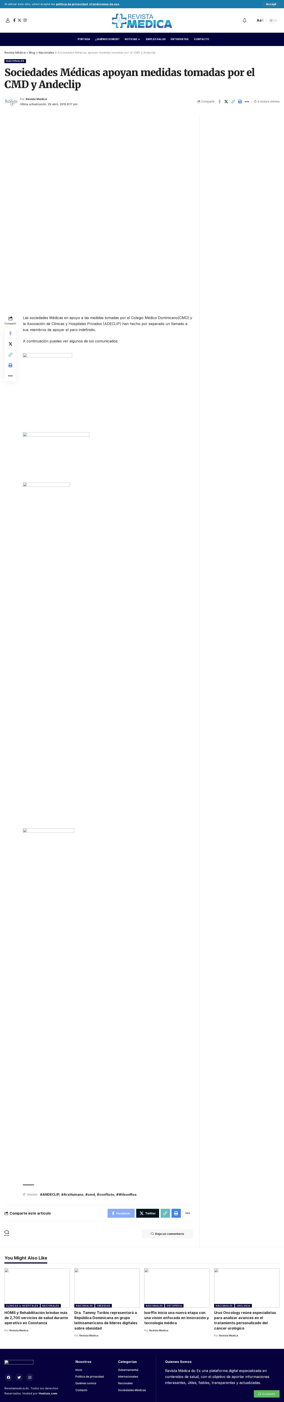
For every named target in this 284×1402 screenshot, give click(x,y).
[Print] (240, 101)
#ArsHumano (72, 1194)
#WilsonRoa (126, 1194)
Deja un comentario (169, 1233)
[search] (251, 20)
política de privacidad (72, 4)
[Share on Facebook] (219, 101)
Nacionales (15, 60)
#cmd (90, 1194)
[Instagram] (25, 20)
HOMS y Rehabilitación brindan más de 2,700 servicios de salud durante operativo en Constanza (36, 1317)
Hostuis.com (48, 1393)
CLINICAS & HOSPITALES (22, 1305)
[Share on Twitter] (226, 101)
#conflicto (105, 1194)
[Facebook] (14, 20)
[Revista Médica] (142, 20)
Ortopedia (174, 1305)
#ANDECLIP (49, 1194)
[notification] (244, 20)
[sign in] (8, 20)
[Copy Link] (233, 101)
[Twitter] (19, 20)
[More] (247, 101)
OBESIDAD (103, 1305)
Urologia (243, 1305)
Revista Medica (36, 99)
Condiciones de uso (104, 4)
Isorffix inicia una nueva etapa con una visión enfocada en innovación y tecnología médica (176, 1317)
